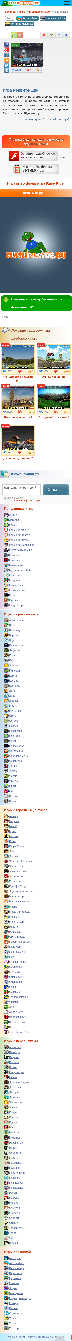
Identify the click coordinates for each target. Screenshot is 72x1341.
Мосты (13, 705)
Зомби (13, 1107)
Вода (12, 640)
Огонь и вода (17, 936)
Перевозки (15, 730)
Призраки (14, 1177)
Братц (12, 831)
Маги (12, 1127)
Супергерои (16, 760)
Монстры (14, 1132)
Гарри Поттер (17, 846)
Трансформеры (18, 996)
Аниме (13, 514)
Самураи (14, 1207)
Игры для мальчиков (21, 544)
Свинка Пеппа (17, 961)
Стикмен (14, 1222)
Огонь (12, 715)
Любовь (14, 700)
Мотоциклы (16, 1293)
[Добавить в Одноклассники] (6, 60)
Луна (12, 695)
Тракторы (14, 1328)
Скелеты (14, 1212)
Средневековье (18, 755)
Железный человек (20, 861)
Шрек (12, 1027)
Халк (12, 1006)
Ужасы (13, 770)
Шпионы (14, 1242)
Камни (13, 675)
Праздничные (17, 585)
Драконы (14, 1097)
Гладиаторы (16, 1072)
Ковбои (13, 1117)
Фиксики (14, 1001)
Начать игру (32, 193)
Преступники (17, 1172)
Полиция (14, 1167)
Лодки (13, 1288)
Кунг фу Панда (18, 886)
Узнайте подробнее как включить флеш (38, 155)
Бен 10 (13, 826)
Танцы (13, 765)
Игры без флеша (19, 529)
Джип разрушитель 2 (18, 458)
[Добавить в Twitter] (6, 65)
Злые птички (16, 876)
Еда (11, 660)
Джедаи (14, 1092)
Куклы (13, 1122)
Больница (15, 630)
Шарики (13, 796)
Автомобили (29, 18)
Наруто (13, 926)
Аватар (13, 816)
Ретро (12, 595)
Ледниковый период (21, 891)
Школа (13, 801)
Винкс (12, 841)
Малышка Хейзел (19, 901)
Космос (13, 680)
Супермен (15, 991)
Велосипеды (16, 1268)
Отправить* (56, 489)
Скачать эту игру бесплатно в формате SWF (36, 303)
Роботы (13, 1192)
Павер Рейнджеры (20, 941)
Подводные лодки (20, 1298)
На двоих (14, 580)
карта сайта (46, 1337)
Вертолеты (15, 1273)
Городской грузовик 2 (54, 417)
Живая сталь (17, 866)
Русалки (14, 1197)
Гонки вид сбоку (55, 18)
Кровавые (15, 560)
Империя (14, 670)
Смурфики (15, 981)
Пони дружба (17, 951)
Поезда (13, 1303)
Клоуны (13, 1112)
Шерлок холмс (18, 1022)
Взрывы (14, 635)
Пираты (13, 1157)
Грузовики (15, 1278)
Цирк (12, 791)
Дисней (13, 856)
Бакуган (14, 821)
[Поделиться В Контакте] (6, 70)
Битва (12, 625)
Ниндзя (13, 1147)
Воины (13, 1067)
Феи (11, 1237)
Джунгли (14, 650)
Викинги (14, 1062)
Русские (14, 600)
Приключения (17, 590)
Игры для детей (18, 539)
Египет (13, 655)
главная (12, 1337)
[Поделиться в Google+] (6, 49)
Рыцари (13, 1202)
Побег (12, 740)
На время (15, 575)
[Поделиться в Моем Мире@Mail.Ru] (6, 55)
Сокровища (16, 750)
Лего (12, 690)
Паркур (13, 725)
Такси (12, 1318)
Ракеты (13, 1308)
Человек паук (17, 1016)
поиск (22, 1337)
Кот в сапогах (17, 881)
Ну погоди (15, 931)
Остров (13, 720)
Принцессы (16, 1182)
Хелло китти (16, 1011)
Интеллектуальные (20, 549)
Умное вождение (54, 376)
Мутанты (14, 1137)
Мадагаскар (16, 896)
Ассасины (15, 1047)
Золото (13, 665)
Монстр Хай (16, 921)
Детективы (15, 1087)
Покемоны (15, 1162)
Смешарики (16, 976)
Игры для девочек (20, 534)
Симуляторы (16, 605)
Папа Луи (15, 946)
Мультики (15, 710)
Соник (12, 986)
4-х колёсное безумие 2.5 (18, 379)
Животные (15, 1102)
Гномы (13, 1077)
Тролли (13, 1232)
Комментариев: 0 (34, 119)
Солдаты (14, 1217)
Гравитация (16, 645)
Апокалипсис (17, 620)
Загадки (14, 519)
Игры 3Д (14, 524)
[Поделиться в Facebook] (6, 44)
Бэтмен (13, 836)
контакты (32, 1337)
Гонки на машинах (22, 23)
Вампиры (14, 1052)
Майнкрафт (16, 565)
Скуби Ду (14, 971)
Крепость (14, 685)
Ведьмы (14, 1057)
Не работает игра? (58, 119)
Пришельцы (16, 1187)
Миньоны (14, 916)
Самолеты (15, 1313)
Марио (13, 906)
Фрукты (13, 780)
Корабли (14, 1283)
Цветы (13, 786)
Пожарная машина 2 (18, 417)
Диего (12, 851)
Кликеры (14, 555)
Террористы (16, 1227)
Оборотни (15, 1152)
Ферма (13, 775)
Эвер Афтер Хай (19, 1032)
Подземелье (16, 745)
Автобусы (15, 1258)
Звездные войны (19, 871)
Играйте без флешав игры (37, 168)
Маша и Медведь (19, 911)
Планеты (14, 735)
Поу (11, 956)
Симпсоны (15, 966)
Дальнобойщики (19, 1082)
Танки (12, 1323)
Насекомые (16, 1142)
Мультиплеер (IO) (20, 570)
